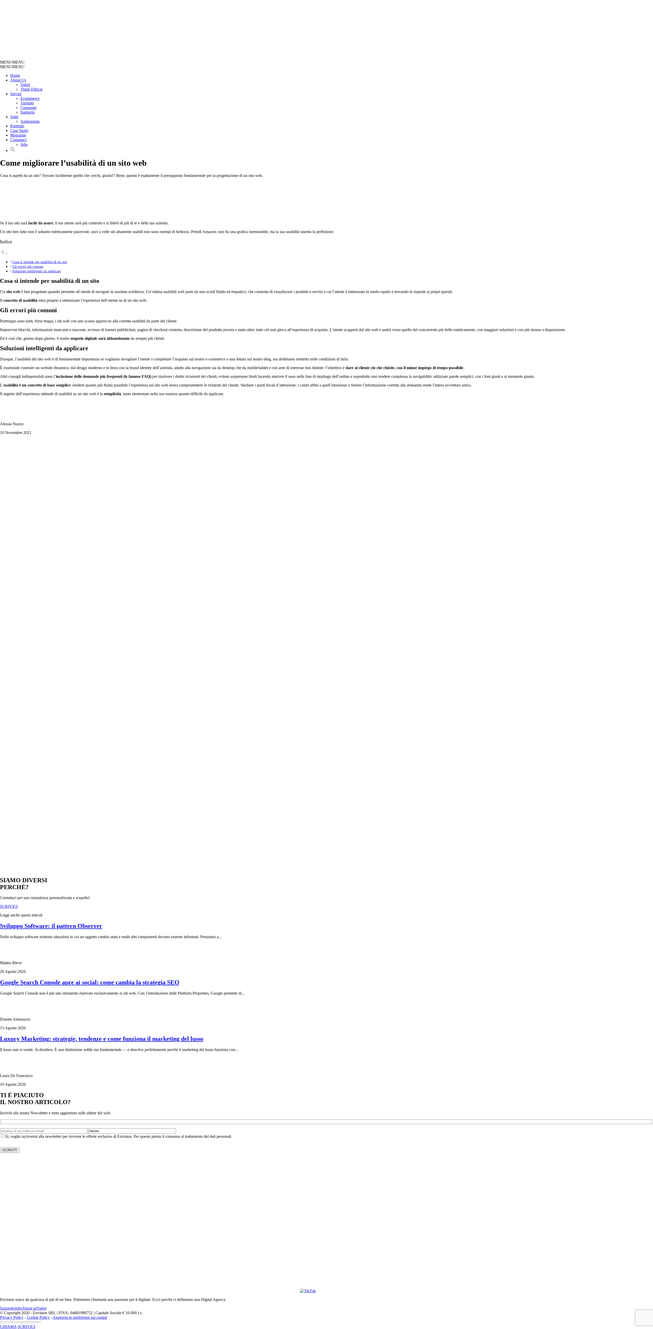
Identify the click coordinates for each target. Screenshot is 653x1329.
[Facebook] (215, 1291)
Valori (25, 84)
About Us (18, 80)
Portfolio (17, 126)
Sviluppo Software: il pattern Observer (51, 926)
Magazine (18, 135)
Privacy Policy (11, 1317)
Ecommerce (30, 98)
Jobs (24, 144)
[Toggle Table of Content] (4, 253)
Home (15, 75)
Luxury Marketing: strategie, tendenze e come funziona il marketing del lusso (101, 1038)
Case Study (19, 130)
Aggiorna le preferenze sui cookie (80, 1317)
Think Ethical (31, 89)
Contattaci (18, 140)
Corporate (28, 107)
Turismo (27, 103)
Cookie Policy (38, 1317)
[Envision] (121, 57)
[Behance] (65, 1291)
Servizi (15, 94)
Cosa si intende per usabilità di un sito (39, 262)
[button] (12, 62)
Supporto (7, 1308)
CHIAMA (8, 1326)
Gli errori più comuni (27, 266)
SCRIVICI (26, 1326)
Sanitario (27, 112)
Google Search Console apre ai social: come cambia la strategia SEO (89, 982)
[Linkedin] (271, 1291)
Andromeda (30, 121)
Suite (14, 117)
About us (29, 1308)
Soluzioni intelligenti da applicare (36, 271)
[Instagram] (159, 1291)
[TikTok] (308, 1291)
